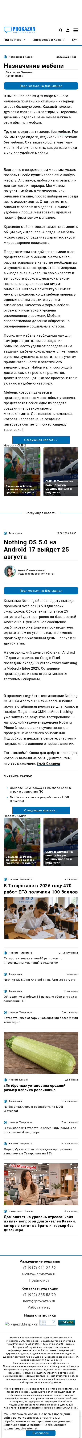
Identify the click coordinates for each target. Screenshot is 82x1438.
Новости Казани (18, 1079)
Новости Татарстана (20, 879)
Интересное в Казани (21, 56)
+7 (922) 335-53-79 (39, 1295)
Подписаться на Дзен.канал (41, 86)
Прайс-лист (39, 1280)
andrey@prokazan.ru (39, 1274)
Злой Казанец (48, 763)
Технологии (15, 533)
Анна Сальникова (31, 570)
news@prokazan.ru (39, 1301)
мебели (64, 132)
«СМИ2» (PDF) (69, 1407)
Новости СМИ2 (15, 445)
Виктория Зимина (19, 72)
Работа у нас (39, 1307)
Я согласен (40, 1433)
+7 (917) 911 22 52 (39, 1268)
